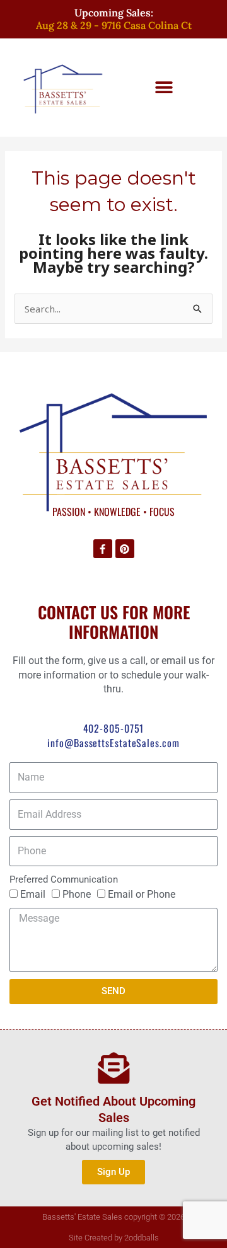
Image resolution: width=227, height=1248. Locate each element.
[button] (164, 87)
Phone (76, 894)
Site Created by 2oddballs (114, 1237)
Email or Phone (141, 894)
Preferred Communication (63, 879)
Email (32, 894)
